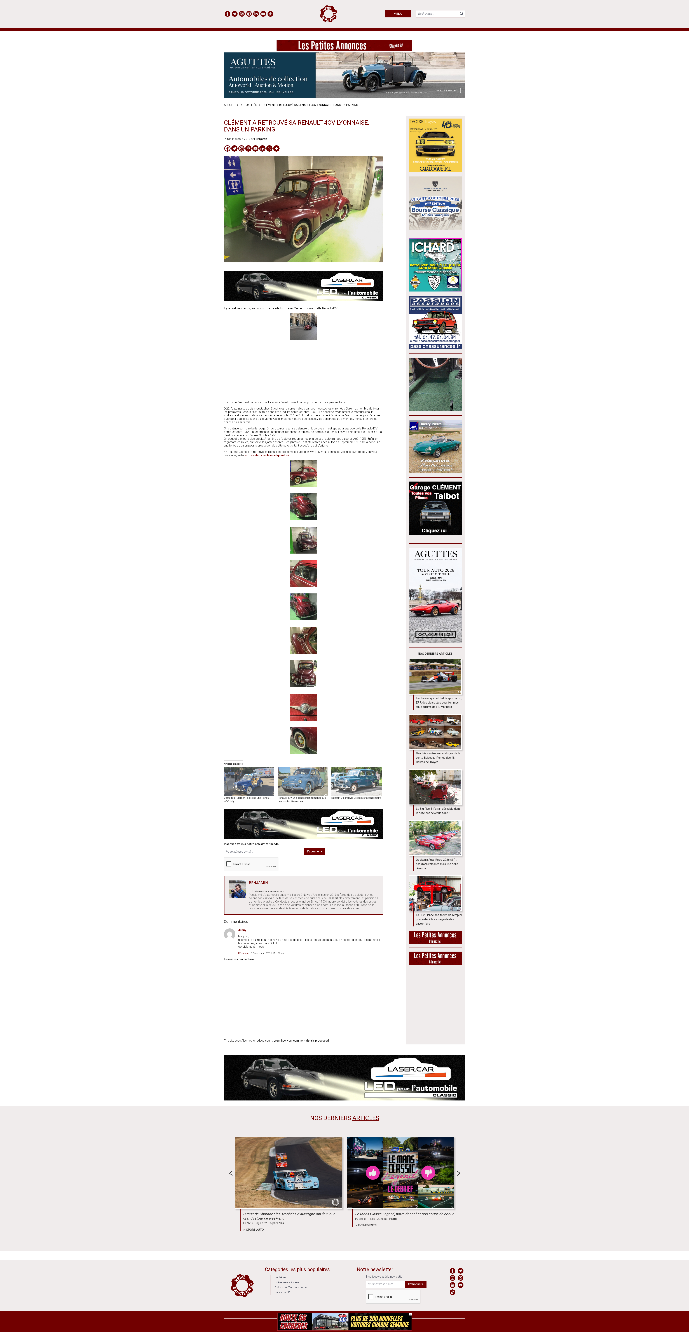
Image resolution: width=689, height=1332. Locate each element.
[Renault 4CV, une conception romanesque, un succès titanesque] (303, 781)
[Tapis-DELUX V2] (435, 410)
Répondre (243, 953)
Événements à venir (287, 1282)
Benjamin (261, 139)
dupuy (242, 930)
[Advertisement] (303, 372)
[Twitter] (234, 148)
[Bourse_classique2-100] (435, 228)
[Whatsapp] (269, 148)
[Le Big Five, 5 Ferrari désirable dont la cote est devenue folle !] (435, 787)
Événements (367, 1225)
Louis (280, 1223)
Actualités (249, 105)
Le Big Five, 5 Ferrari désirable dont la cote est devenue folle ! (438, 811)
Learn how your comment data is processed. (301, 1040)
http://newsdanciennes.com (266, 891)
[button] (304, 327)
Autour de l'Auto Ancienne (291, 1287)
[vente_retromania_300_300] (435, 170)
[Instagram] (241, 148)
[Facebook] (227, 148)
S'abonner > (314, 851)
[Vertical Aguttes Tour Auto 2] (435, 642)
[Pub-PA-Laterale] (435, 963)
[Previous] (231, 1173)
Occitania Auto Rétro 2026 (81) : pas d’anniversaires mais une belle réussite (437, 864)
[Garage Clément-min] (435, 533)
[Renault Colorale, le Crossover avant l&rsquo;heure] (356, 781)
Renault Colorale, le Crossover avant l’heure (356, 797)
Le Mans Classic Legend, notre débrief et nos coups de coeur (404, 1214)
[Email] (255, 148)
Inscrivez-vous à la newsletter (384, 1276)
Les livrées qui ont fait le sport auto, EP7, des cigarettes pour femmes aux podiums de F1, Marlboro (439, 703)
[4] (344, 1329)
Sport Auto (255, 1229)
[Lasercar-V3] (303, 300)
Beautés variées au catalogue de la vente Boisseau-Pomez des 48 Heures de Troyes (438, 758)
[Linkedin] (262, 148)
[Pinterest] (248, 148)
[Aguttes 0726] (344, 96)
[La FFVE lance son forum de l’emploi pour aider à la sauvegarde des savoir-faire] (435, 893)
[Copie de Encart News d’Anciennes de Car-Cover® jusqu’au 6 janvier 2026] (435, 290)
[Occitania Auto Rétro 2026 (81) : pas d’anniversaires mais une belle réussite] (435, 838)
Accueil (229, 105)
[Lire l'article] (288, 1172)
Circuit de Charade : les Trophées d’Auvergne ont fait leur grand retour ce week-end (289, 1216)
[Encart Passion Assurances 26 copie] (435, 348)
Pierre (393, 1218)
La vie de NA (282, 1292)
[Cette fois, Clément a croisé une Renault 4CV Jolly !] (249, 781)
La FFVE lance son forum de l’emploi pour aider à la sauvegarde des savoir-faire (439, 919)
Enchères (280, 1277)
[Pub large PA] (344, 50)
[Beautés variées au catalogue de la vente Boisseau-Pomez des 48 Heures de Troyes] (435, 732)
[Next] (459, 1173)
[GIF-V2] (435, 472)
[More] (276, 148)
